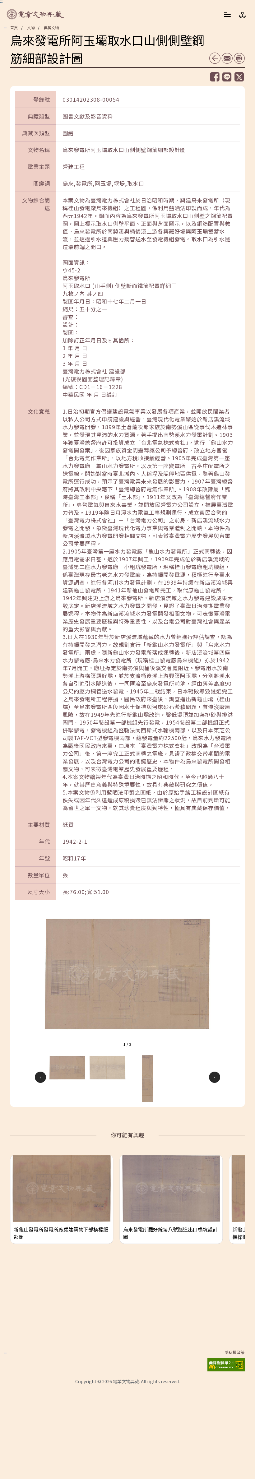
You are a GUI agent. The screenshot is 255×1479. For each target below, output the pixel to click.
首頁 (14, 27)
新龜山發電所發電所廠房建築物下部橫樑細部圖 (61, 1233)
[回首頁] (35, 14)
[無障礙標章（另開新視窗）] (226, 1363)
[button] (227, 14)
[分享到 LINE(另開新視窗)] (227, 76)
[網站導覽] (242, 15)
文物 (31, 27)
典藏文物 (51, 27)
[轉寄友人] (227, 58)
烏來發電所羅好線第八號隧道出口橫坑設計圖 (170, 1233)
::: (5, 27)
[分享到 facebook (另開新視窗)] (214, 76)
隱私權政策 (235, 1352)
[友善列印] (239, 58)
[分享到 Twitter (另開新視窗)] (239, 76)
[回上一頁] (214, 58)
